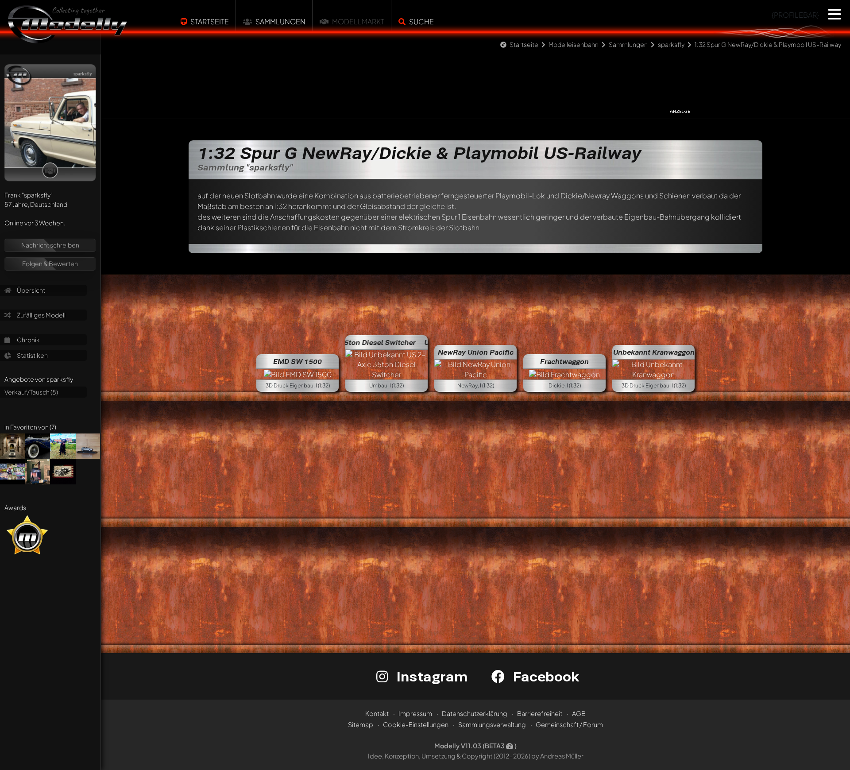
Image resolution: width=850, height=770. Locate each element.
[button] (834, 14)
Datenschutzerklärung (474, 713)
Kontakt (377, 713)
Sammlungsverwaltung (492, 724)
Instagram (430, 676)
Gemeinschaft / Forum (569, 724)
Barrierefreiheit (539, 713)
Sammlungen (280, 21)
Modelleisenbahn (574, 44)
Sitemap (360, 724)
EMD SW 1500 (297, 361)
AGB (579, 713)
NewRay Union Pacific (476, 352)
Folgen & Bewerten (50, 263)
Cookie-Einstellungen (415, 724)
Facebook (544, 676)
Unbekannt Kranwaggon (654, 352)
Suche (421, 21)
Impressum (415, 713)
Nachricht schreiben (50, 245)
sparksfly (671, 44)
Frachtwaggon (564, 361)
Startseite (209, 21)
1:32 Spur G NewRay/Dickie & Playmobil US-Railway (768, 44)
